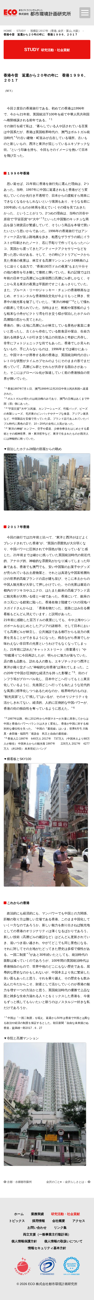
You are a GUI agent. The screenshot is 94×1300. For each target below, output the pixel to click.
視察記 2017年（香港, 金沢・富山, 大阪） (55, 30)
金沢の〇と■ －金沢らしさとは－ (67, 1182)
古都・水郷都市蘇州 (19, 1182)
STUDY (21, 30)
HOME (8, 30)
